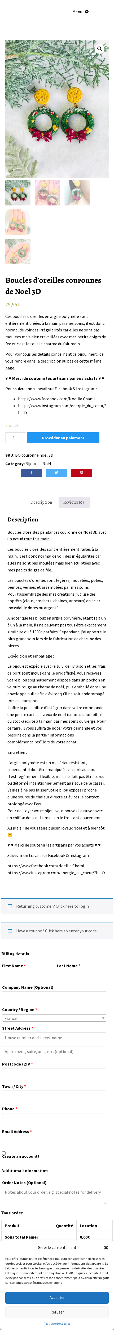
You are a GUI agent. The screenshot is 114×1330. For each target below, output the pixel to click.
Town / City (14, 1086)
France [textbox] (11, 1018)
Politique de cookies (57, 1323)
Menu (77, 11)
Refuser (57, 1312)
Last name (68, 965)
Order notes (24, 1182)
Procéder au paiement (63, 437)
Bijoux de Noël (38, 463)
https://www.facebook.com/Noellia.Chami (56, 398)
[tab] (41, 502)
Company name (28, 987)
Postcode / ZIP (17, 1064)
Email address (17, 1131)
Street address (17, 1028)
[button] (106, 1247)
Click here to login (72, 906)
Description (41, 502)
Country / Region (19, 1009)
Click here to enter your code (71, 930)
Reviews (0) (73, 502)
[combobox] (54, 1018)
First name (14, 965)
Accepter (57, 1297)
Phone (9, 1108)
